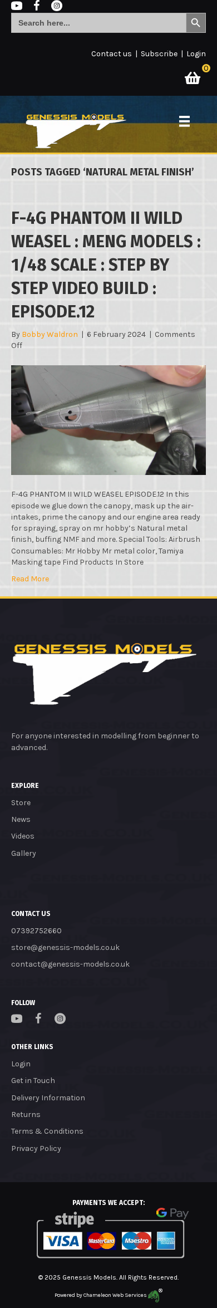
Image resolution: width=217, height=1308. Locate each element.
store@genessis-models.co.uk (65, 947)
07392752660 (36, 930)
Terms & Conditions (47, 1131)
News (21, 819)
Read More (30, 579)
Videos (22, 836)
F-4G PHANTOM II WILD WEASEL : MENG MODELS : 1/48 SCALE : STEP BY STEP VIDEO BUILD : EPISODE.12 (106, 265)
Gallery (23, 853)
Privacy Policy (36, 1148)
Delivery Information (48, 1098)
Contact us (111, 53)
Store (21, 802)
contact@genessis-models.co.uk (70, 964)
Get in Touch (33, 1080)
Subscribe (159, 53)
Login (196, 53)
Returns (26, 1114)
